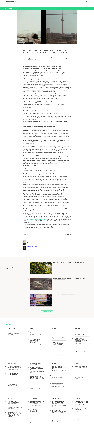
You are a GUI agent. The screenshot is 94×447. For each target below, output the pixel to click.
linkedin (68, 234)
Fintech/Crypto (56, 363)
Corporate (25, 46)
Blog (87, 1)
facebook (62, 234)
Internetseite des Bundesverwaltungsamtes (32, 226)
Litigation (76, 363)
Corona (54, 328)
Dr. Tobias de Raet (31, 241)
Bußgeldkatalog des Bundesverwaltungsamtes (36, 219)
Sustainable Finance (57, 398)
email (70, 234)
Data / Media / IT (12, 363)
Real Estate (10, 398)
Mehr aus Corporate (47, 311)
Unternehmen (77, 398)
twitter (65, 234)
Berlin (31, 328)
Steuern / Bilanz (34, 398)
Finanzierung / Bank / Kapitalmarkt (35, 364)
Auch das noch (11, 328)
